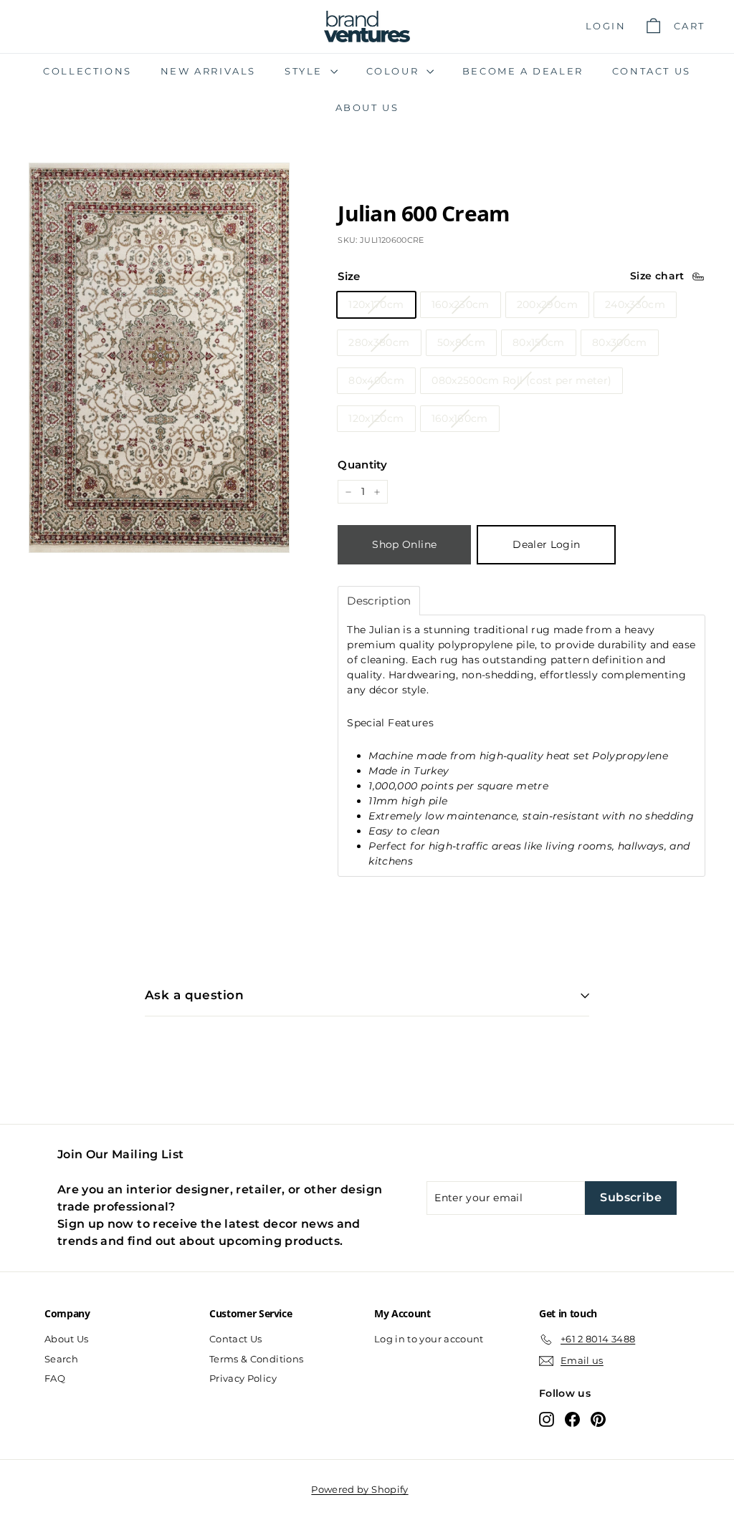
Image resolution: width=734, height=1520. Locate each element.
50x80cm (461, 342)
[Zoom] (159, 358)
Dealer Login (546, 544)
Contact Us (651, 71)
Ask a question (194, 995)
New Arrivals (208, 71)
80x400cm (376, 380)
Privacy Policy (243, 1378)
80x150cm (539, 342)
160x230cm (461, 304)
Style (306, 71)
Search (61, 1359)
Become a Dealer (522, 71)
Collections (87, 71)
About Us (367, 107)
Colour (394, 71)
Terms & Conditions (256, 1359)
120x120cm (376, 418)
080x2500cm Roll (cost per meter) (521, 380)
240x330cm (635, 304)
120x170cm (376, 304)
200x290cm (547, 304)
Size (349, 276)
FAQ (54, 1378)
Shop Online (404, 544)
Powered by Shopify (359, 1489)
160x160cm (460, 418)
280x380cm (378, 342)
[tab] (379, 600)
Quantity (362, 464)
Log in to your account (429, 1339)
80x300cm (619, 342)
